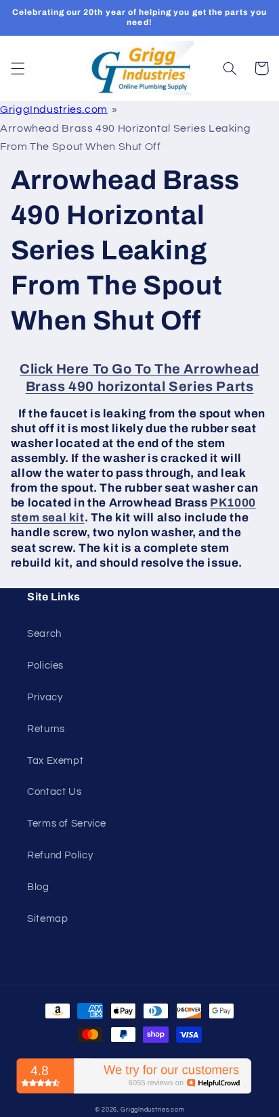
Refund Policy (60, 855)
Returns (45, 729)
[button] (17, 68)
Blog (38, 887)
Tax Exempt (55, 761)
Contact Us (54, 792)
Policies (45, 665)
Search (44, 634)
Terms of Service (66, 824)
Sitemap (47, 919)
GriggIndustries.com (54, 109)
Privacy (44, 697)
